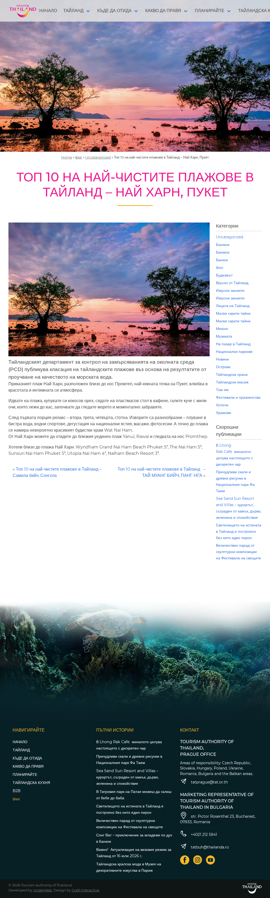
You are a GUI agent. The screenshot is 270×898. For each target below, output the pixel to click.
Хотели (222, 405)
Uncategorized (98, 157)
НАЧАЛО (48, 10)
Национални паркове (234, 351)
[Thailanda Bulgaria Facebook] (184, 860)
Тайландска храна (232, 374)
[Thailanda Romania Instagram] (197, 860)
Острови (223, 366)
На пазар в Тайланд (233, 344)
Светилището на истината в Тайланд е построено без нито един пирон (238, 531)
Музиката (224, 336)
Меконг (222, 328)
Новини (222, 359)
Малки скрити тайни (233, 313)
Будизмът (224, 275)
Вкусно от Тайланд (232, 282)
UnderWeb (42, 890)
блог (78, 157)
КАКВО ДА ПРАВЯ (163, 10)
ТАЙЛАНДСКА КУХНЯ (31, 782)
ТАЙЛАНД (73, 10)
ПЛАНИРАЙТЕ (209, 10)
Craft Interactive (85, 890)
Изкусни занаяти (230, 290)
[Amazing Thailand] (22, 11)
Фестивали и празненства (238, 397)
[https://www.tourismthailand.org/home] (252, 888)
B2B (17, 790)
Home (66, 157)
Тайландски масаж (232, 382)
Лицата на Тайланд (232, 305)
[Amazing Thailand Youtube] (210, 860)
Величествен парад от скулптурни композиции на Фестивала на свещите (238, 551)
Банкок (222, 260)
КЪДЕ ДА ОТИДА (114, 10)
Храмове (223, 412)
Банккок (222, 244)
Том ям (222, 389)
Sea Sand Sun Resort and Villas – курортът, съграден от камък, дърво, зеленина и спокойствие (127, 777)
